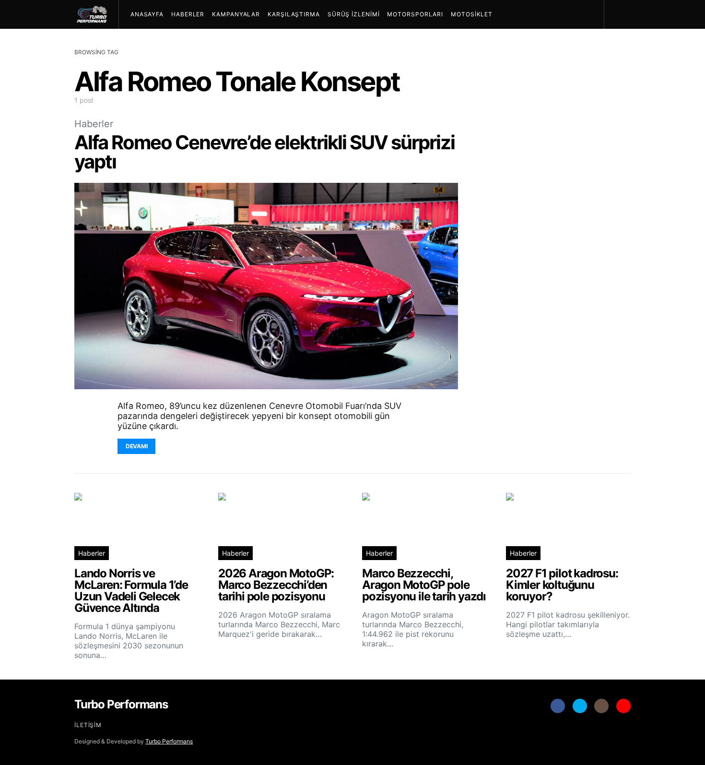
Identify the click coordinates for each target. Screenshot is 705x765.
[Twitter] (580, 706)
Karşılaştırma (294, 14)
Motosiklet (472, 14)
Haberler (187, 14)
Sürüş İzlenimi (354, 14)
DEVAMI (136, 446)
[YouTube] (623, 706)
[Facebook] (558, 706)
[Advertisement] (559, 310)
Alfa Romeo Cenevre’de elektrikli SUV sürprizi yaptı (264, 152)
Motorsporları (415, 14)
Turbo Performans (169, 741)
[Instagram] (601, 706)
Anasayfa (147, 14)
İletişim (88, 725)
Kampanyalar (236, 14)
